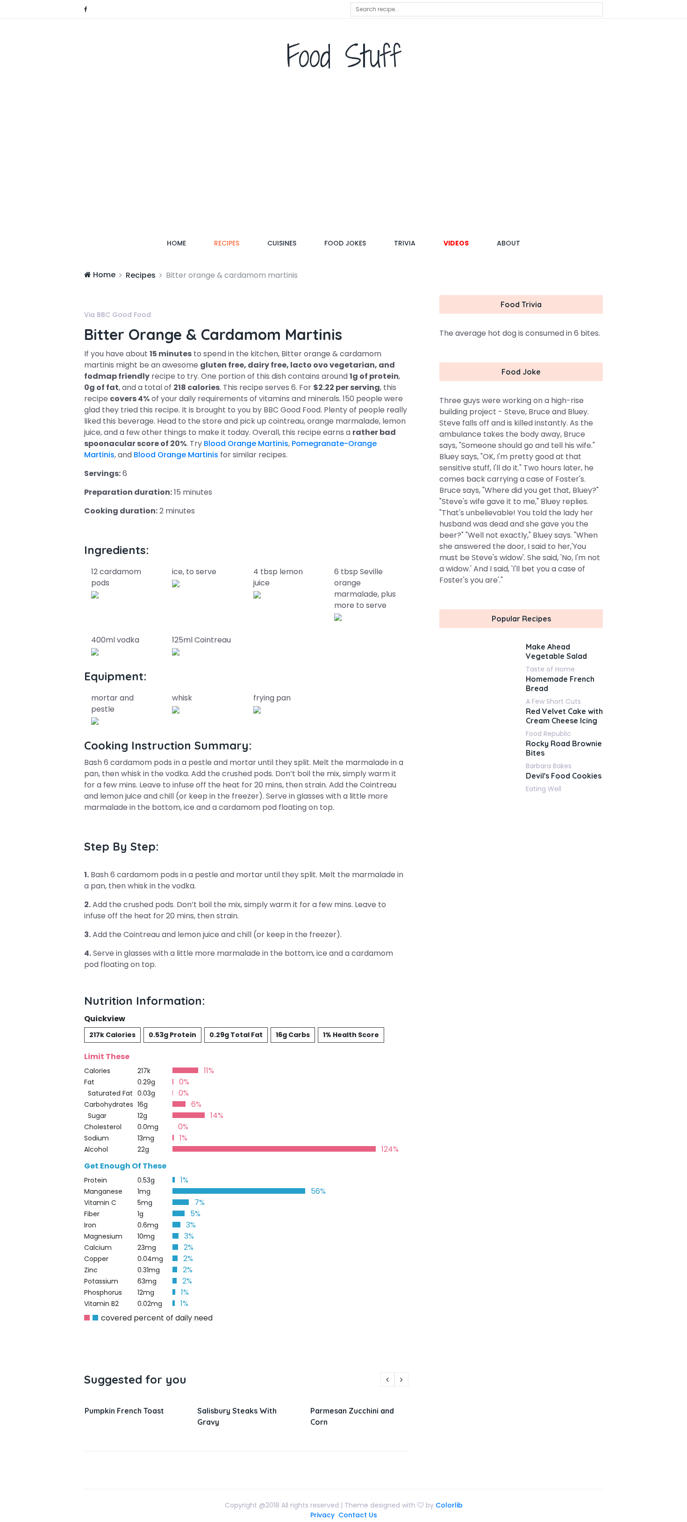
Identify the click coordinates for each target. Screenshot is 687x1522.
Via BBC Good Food (117, 314)
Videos (456, 243)
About (508, 243)
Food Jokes (345, 243)
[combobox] (477, 9)
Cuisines (281, 243)
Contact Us (357, 1515)
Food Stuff (343, 56)
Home (183, 243)
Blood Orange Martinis (246, 443)
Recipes (226, 243)
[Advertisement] (343, 156)
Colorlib (449, 1505)
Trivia (404, 243)
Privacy (322, 1515)
